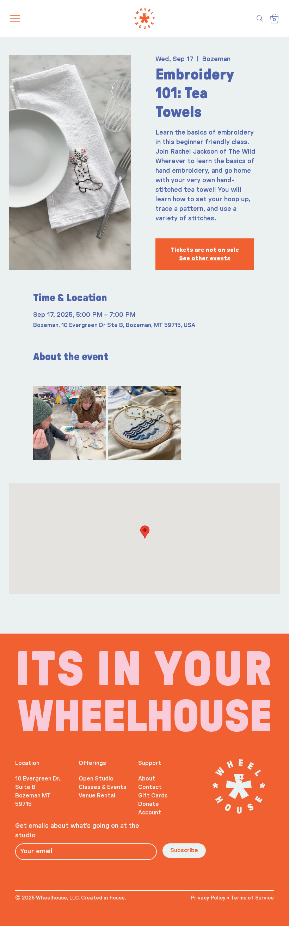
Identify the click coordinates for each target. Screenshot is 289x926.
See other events (204, 258)
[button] (274, 18)
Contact (150, 787)
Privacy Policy (208, 898)
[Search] (259, 18)
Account (149, 812)
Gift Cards (153, 796)
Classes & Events (103, 787)
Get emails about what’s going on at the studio (77, 831)
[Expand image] (69, 423)
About (146, 779)
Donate (148, 804)
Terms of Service (252, 898)
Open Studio (96, 779)
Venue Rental (97, 796)
